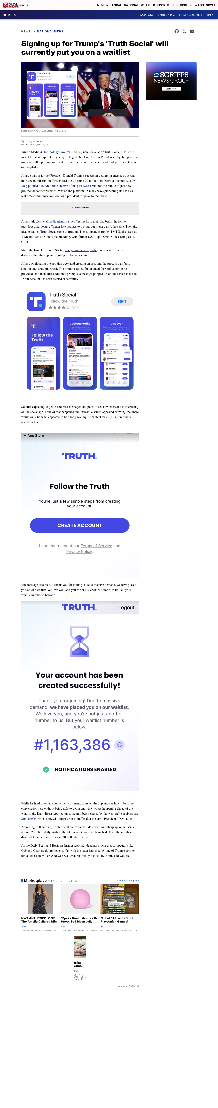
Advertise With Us (166, 14)
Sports (163, 5)
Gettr (36, 850)
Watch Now (204, 5)
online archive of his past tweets (71, 185)
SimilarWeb (29, 818)
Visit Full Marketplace (127, 880)
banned (95, 855)
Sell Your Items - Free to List (62, 881)
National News (50, 31)
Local (117, 5)
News (26, 31)
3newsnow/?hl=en (11, 15)
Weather (148, 5)
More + (209, 14)
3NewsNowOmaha (15, 15)
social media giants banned (57, 221)
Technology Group (55, 152)
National (131, 5)
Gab (24, 850)
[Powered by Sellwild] (134, 986)
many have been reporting (81, 250)
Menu (101, 5)
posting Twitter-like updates (59, 226)
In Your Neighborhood (190, 14)
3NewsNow (5, 15)
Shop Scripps (182, 5)
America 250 (147, 14)
